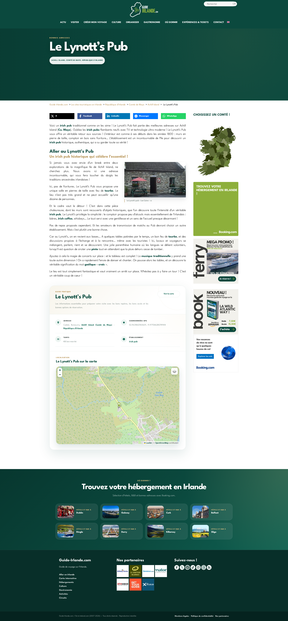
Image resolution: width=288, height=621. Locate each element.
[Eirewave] (123, 590)
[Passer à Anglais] (228, 22)
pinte (95, 249)
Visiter (75, 22)
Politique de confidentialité (202, 616)
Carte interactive (67, 578)
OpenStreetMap (161, 442)
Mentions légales (182, 616)
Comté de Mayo (73, 60)
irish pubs (93, 130)
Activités (63, 594)
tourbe (109, 190)
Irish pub (133, 342)
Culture (116, 22)
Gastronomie (152, 22)
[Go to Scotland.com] (148, 590)
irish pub (66, 125)
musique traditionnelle (156, 256)
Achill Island (58, 60)
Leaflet (149, 442)
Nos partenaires (222, 616)
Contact (218, 22)
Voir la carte (169, 294)
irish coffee (65, 218)
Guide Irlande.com (59, 105)
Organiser (132, 22)
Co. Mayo (64, 130)
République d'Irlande (92, 60)
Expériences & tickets (195, 22)
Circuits (63, 598)
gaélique (90, 264)
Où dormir (171, 22)
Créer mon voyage (95, 22)
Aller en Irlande (67, 575)
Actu (63, 22)
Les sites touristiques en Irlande (86, 105)
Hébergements (66, 582)
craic (102, 264)
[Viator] (161, 576)
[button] (119, 404)
